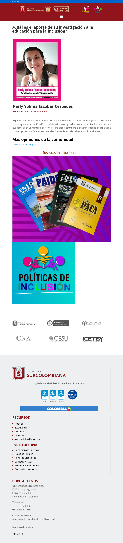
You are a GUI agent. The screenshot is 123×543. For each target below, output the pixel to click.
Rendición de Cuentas (27, 450)
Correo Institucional (26, 469)
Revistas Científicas (25, 457)
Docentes (19, 431)
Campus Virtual (23, 461)
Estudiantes (21, 427)
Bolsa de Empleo (24, 454)
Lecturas (19, 435)
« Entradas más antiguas (24, 144)
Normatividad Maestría (27, 439)
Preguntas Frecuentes (27, 465)
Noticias (19, 423)
